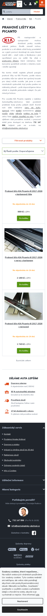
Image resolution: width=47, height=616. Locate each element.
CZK (19, 3)
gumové (5, 110)
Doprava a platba (11, 444)
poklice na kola (31, 113)
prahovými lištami (10, 61)
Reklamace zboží (11, 455)
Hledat (37, 11)
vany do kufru (32, 107)
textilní (18, 110)
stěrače (19, 113)
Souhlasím (22, 609)
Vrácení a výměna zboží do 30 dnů (19, 450)
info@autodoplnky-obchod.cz (15, 128)
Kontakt (7, 434)
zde (37, 594)
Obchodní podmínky (12, 460)
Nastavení (22, 601)
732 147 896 (25, 3)
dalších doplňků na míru (23, 116)
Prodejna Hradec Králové (14, 439)
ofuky (11, 113)
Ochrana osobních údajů (14, 465)
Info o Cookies (10, 470)
